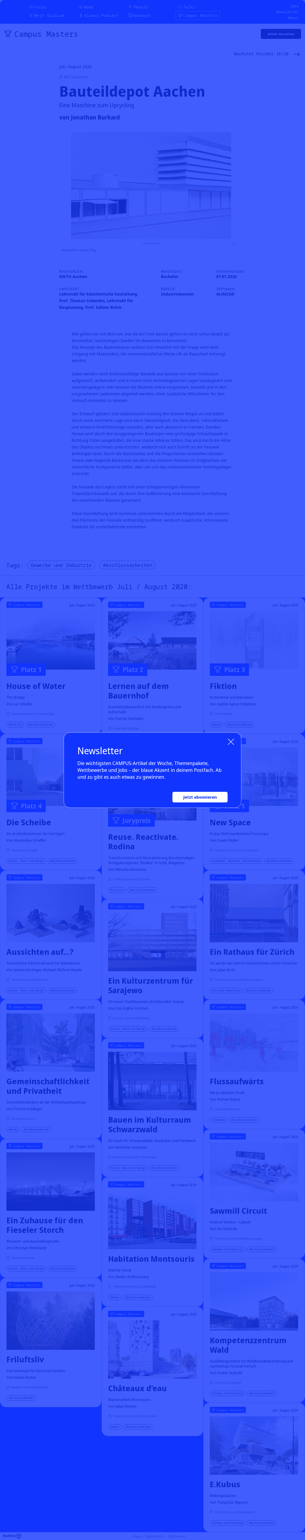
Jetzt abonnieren (200, 797)
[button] (231, 742)
